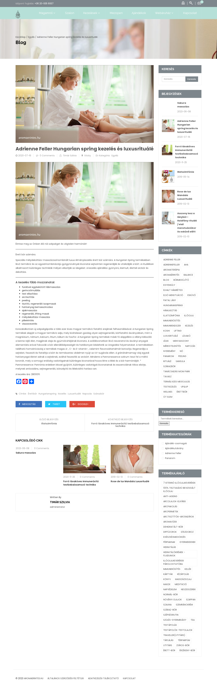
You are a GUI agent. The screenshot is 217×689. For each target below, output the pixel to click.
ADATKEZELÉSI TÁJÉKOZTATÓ (103, 678)
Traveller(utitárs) (174, 635)
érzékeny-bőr (187, 650)
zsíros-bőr (183, 645)
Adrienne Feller (173, 453)
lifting (178, 330)
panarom (168, 356)
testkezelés (170, 386)
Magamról (46, 13)
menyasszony (181, 341)
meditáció (181, 584)
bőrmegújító (181, 280)
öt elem (167, 396)
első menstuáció (173, 295)
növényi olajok (172, 599)
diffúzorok (170, 531)
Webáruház (163, 13)
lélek (166, 341)
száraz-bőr (170, 609)
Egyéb (31, 37)
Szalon (69, 13)
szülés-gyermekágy (174, 619)
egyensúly (169, 285)
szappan (190, 599)
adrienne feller (171, 259)
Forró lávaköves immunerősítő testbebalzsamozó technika (120, 425)
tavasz (167, 376)
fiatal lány (169, 300)
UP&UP (184, 386)
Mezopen (116, 13)
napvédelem (170, 589)
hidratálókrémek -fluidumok (174, 554)
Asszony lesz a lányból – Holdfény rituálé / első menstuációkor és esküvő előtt (187, 222)
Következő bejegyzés (120, 419)
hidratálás (169, 547)
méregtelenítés (172, 346)
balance (188, 274)
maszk (166, 584)
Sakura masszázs (26, 452)
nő (181, 351)
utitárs (167, 645)
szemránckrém (184, 604)
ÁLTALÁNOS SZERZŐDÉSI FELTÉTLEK (65, 678)
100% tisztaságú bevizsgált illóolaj (179, 489)
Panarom (170, 458)
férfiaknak (169, 542)
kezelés (62, 393)
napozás (87, 393)
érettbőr (32, 393)
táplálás (168, 640)
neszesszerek (188, 589)
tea (193, 619)
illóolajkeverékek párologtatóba (173, 562)
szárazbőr (98, 393)
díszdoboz (187, 531)
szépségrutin (170, 614)
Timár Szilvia (70, 155)
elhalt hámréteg (173, 290)
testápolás (170, 625)
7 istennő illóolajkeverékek (179, 482)
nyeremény (169, 351)
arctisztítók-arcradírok (178, 516)
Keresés (191, 79)
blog (166, 280)
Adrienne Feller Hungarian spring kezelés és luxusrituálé (187, 126)
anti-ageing (170, 496)
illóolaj (189, 315)
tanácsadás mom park (176, 371)
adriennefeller (171, 264)
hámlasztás (170, 310)
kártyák (168, 574)
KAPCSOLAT (129, 678)
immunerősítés (171, 320)
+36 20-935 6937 (44, 3)
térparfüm (184, 640)
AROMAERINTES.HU (33, 678)
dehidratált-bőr (173, 526)
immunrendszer (172, 325)
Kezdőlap (21, 37)
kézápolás (183, 574)
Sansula (180, 361)
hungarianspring (47, 393)
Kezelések (90, 13)
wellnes (167, 391)
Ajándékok (139, 13)
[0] (199, 2)
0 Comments (47, 155)
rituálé (167, 361)
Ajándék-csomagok (176, 443)
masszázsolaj (183, 579)
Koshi (166, 330)
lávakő (186, 335)
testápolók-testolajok (177, 630)
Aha (186, 264)
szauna (167, 604)
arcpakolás (170, 506)
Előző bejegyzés (49, 419)
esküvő (191, 295)
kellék (188, 569)
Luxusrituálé (74, 393)
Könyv (167, 579)
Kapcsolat (190, 13)
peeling (182, 356)
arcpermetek (170, 511)
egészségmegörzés (174, 537)
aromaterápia (171, 269)
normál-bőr (170, 594)
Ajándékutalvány (174, 448)
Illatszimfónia (49, 423)
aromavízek (170, 521)
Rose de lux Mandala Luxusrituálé (130, 481)
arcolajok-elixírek (174, 501)
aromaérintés (171, 274)
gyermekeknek (188, 542)
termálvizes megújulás (176, 381)
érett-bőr (169, 650)
